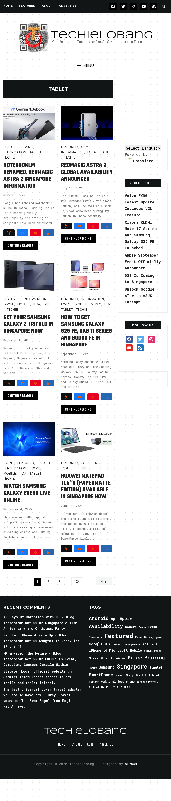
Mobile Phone (152, 650)
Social (119, 675)
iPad (153, 644)
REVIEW (93, 667)
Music (96, 304)
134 (77, 581)
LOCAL (92, 152)
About (47, 5)
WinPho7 (94, 687)
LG (105, 650)
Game (28, 147)
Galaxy (149, 637)
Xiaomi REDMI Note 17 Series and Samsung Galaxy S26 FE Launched (141, 235)
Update (105, 681)
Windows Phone (123, 681)
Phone (104, 658)
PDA (36, 304)
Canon (142, 627)
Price (135, 657)
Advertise (67, 5)
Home (8, 5)
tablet (154, 675)
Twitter (94, 681)
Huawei (118, 644)
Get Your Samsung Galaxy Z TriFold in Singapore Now (28, 324)
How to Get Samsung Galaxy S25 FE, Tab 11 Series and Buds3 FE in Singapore (86, 331)
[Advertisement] (144, 106)
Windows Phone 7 (147, 681)
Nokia (93, 658)
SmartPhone (101, 674)
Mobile (23, 304)
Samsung (107, 667)
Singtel (155, 667)
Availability (106, 626)
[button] (85, 65)
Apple (126, 618)
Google (96, 643)
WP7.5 (127, 687)
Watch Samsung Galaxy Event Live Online (26, 493)
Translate (142, 160)
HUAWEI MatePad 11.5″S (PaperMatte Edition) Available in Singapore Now (86, 486)
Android (99, 618)
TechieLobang (85, 731)
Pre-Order (118, 658)
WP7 (119, 687)
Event (8, 463)
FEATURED (27, 5)
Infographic (132, 644)
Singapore (132, 666)
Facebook (95, 637)
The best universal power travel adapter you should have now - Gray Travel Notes (42, 695)
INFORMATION (14, 152)
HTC (108, 644)
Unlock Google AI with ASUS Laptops (140, 295)
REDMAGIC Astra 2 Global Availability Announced (87, 172)
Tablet (35, 152)
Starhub (140, 675)
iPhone (95, 650)
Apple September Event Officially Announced (143, 261)
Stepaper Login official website (34, 671)
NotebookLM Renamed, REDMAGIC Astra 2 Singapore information (28, 175)
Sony (129, 675)
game (159, 637)
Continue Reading (21, 245)
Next (104, 581)
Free (138, 637)
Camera (131, 627)
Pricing (154, 657)
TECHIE (9, 157)
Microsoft (118, 650)
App (114, 618)
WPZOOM (131, 764)
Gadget (43, 463)
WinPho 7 (108, 687)
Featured (118, 636)
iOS (145, 644)
